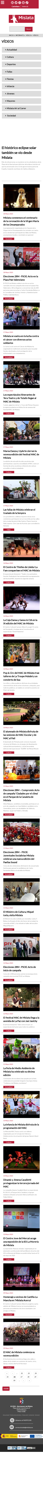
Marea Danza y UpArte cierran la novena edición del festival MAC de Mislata (21, 454)
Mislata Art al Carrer (16, 108)
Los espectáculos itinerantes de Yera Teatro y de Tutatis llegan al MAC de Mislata (19, 398)
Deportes (11, 64)
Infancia (10, 86)
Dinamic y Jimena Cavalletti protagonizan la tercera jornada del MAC (21, 1183)
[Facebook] (12, 3)
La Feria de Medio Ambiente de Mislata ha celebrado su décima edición (19, 1071)
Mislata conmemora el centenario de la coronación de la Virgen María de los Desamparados (21, 221)
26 (15, 1377)
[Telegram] (23, 3)
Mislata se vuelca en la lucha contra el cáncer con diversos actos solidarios (21, 339)
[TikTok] (27, 3)
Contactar (31, 1415)
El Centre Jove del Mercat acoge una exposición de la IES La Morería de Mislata (21, 1241)
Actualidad (12, 49)
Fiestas (10, 79)
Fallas (9, 71)
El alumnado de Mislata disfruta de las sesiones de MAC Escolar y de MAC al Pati (20, 735)
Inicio (11, 35)
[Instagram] (20, 3)
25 (8, 1377)
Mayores (11, 101)
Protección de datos (16, 1415)
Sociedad (11, 115)
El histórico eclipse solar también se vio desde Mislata (19, 152)
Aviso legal (6, 1415)
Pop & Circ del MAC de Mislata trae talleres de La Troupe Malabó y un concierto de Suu (21, 676)
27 (22, 1377)
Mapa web (25, 1415)
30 (15, 1380)
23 (29, 1373)
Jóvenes (10, 93)
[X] (16, 3)
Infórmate (20, 35)
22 (22, 1373)
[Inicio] (20, 19)
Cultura (10, 57)
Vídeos (28, 35)
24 (36, 1373)
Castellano (16, 6)
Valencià (25, 6)
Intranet (37, 1415)
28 (29, 1377)
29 (36, 1377)
